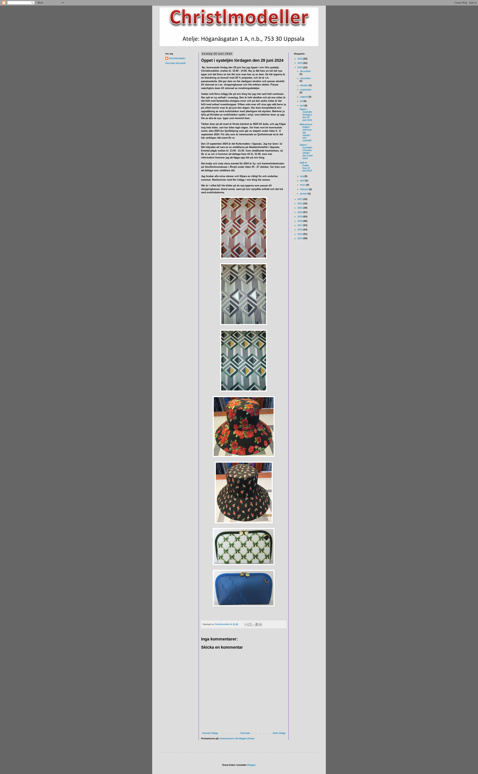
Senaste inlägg (210, 733)
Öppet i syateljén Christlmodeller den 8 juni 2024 (306, 152)
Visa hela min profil (175, 63)
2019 (300, 216)
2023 (300, 199)
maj (302, 176)
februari (304, 189)
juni (302, 105)
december (305, 71)
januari (304, 193)
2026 (300, 58)
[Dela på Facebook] (257, 624)
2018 (300, 221)
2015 (300, 234)
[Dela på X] (253, 624)
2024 (300, 67)
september (306, 89)
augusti (304, 97)
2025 (300, 63)
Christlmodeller (177, 58)
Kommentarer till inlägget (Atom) (237, 738)
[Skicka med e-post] (246, 624)
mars (303, 185)
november (305, 78)
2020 (300, 212)
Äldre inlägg (279, 733)
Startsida (245, 733)
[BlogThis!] (250, 624)
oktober (304, 85)
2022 (300, 203)
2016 (300, 229)
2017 (300, 225)
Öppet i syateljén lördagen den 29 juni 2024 (306, 114)
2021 (300, 208)
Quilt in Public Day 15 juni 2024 (306, 166)
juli (302, 101)
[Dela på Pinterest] (260, 624)
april (302, 180)
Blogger (251, 765)
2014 (300, 238)
